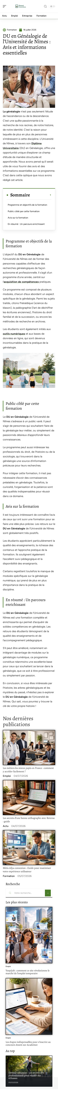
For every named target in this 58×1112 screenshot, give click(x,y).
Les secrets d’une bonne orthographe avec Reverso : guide (29, 819)
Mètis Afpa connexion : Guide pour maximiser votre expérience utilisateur (27, 869)
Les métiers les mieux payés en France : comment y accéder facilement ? (28, 769)
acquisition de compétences (21, 281)
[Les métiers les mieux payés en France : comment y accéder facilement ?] (29, 747)
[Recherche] (45, 6)
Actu (5, 826)
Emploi (7, 776)
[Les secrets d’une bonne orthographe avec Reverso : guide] (29, 797)
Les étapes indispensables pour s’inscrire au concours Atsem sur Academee (28, 1043)
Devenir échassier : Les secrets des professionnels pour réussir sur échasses (26, 1075)
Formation (9, 876)
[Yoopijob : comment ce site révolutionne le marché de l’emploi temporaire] (29, 935)
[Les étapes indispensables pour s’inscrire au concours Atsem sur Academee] (29, 1006)
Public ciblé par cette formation (24, 211)
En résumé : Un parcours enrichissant (26, 224)
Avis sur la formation (18, 217)
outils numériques (14, 333)
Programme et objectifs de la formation (27, 204)
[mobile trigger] (5, 6)
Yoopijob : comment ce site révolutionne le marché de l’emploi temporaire (28, 972)
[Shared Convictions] (20, 6)
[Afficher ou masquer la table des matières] (40, 195)
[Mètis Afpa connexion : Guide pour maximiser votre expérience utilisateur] (29, 847)
